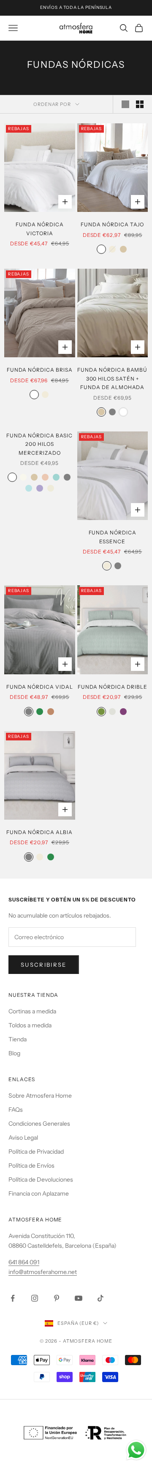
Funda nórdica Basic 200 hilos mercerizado (39, 444)
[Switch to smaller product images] (140, 104)
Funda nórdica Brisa (40, 370)
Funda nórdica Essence (112, 536)
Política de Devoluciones (40, 1179)
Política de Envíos (31, 1165)
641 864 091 (23, 1262)
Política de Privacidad (36, 1151)
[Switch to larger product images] (125, 104)
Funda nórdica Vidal (39, 687)
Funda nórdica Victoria (39, 228)
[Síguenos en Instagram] (34, 1298)
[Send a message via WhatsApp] (136, 1450)
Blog (14, 1053)
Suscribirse (44, 964)
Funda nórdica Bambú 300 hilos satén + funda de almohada (112, 378)
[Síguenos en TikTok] (100, 1298)
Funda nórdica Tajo (112, 224)
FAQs (15, 1109)
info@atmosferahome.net (42, 1272)
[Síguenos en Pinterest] (56, 1298)
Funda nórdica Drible (112, 687)
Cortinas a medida (32, 1011)
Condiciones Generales (39, 1123)
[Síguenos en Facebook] (12, 1298)
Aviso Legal (23, 1137)
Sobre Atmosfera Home (40, 1095)
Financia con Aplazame (38, 1193)
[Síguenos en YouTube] (78, 1298)
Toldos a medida (30, 1025)
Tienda (17, 1039)
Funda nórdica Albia (39, 832)
